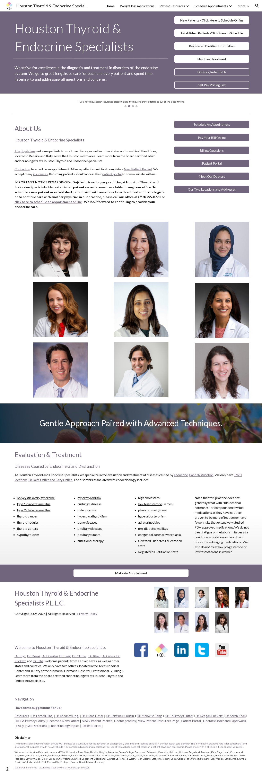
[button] (257, 6)
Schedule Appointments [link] (211, 6)
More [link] (241, 6)
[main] (90, 37)
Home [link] (110, 6)
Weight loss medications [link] (137, 6)
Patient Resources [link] (172, 6)
